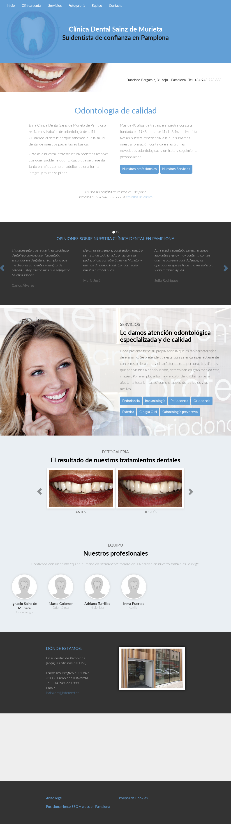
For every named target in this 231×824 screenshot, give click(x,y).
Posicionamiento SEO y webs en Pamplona (78, 806)
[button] (39, 491)
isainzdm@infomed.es (62, 693)
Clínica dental (32, 5)
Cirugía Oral (148, 412)
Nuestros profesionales (139, 169)
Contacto (115, 5)
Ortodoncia (202, 401)
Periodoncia (179, 401)
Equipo (97, 5)
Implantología (155, 401)
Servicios (55, 5)
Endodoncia (131, 401)
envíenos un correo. (139, 197)
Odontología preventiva (180, 412)
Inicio (11, 5)
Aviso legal (54, 798)
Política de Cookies (133, 798)
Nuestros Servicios (176, 169)
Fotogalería (77, 5)
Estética (128, 412)
